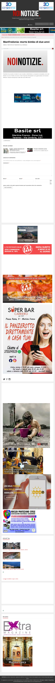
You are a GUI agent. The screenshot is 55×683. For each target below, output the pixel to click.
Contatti (46, 680)
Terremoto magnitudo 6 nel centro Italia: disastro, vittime (15, 549)
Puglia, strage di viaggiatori (8, 559)
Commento (6, 163)
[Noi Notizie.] (26, 13)
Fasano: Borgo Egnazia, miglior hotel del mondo (13, 569)
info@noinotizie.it (36, 680)
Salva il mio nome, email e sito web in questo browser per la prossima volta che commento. (27, 183)
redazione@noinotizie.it (18, 680)
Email (21, 178)
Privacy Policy (51, 680)
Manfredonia (7, 140)
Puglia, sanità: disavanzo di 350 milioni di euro (18, 150)
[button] (30, 24)
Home (2, 37)
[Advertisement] (27, 116)
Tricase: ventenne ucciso (21, 34)
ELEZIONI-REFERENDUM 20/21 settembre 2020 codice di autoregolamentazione (27, 681)
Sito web (37, 178)
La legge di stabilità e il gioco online (10, 578)
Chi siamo (42, 680)
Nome (5, 178)
